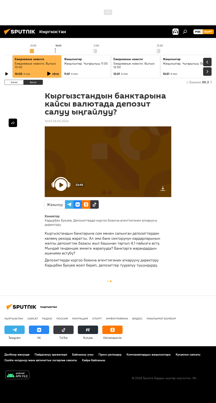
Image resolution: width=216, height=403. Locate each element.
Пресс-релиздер (110, 354)
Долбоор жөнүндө (17, 354)
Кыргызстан (13, 318)
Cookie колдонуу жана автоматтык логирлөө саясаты (40, 360)
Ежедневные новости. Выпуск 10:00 (35, 65)
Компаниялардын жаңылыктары (149, 354)
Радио (47, 318)
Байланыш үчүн (82, 354)
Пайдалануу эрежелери (51, 354)
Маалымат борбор (161, 318)
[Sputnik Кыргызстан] (20, 35)
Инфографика (117, 318)
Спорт (97, 318)
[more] (13, 123)
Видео (137, 318)
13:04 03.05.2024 (57, 121)
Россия (62, 318)
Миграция (80, 318)
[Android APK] (17, 375)
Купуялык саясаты (188, 354)
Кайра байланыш (93, 360)
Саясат (32, 318)
